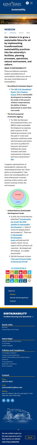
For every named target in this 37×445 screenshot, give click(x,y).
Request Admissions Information (11, 341)
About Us (21, 33)
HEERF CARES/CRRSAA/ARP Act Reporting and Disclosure (16, 358)
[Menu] (31, 3)
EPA (12, 159)
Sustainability (18, 9)
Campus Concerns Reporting (10, 355)
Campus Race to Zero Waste (10, 329)
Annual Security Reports (9, 353)
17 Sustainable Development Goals (16, 237)
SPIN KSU (4, 327)
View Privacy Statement (10, 441)
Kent (5, 33)
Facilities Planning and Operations (17, 316)
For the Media (6, 343)
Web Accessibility (7, 366)
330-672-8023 (7, 381)
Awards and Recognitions (19, 297)
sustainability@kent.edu (12, 387)
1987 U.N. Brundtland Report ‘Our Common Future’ (21, 92)
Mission (12, 294)
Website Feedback (7, 345)
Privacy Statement (7, 361)
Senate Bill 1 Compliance (9, 364)
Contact (13, 301)
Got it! (30, 437)
